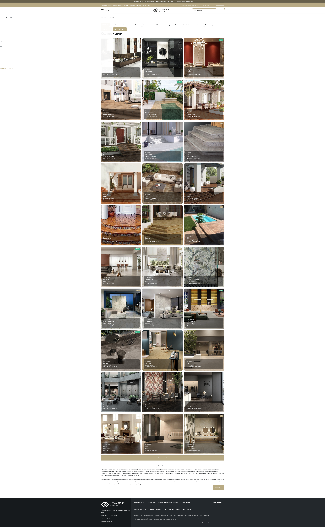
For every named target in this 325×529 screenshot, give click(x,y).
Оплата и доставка (155, 510)
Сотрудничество (187, 510)
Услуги (177, 510)
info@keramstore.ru (186, 5)
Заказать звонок (220, 5)
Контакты (171, 510)
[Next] (167, 466)
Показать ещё (162, 458)
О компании (138, 510)
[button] (116, 519)
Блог (164, 510)
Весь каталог (217, 502)
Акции (145, 510)
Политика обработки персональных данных (213, 523)
